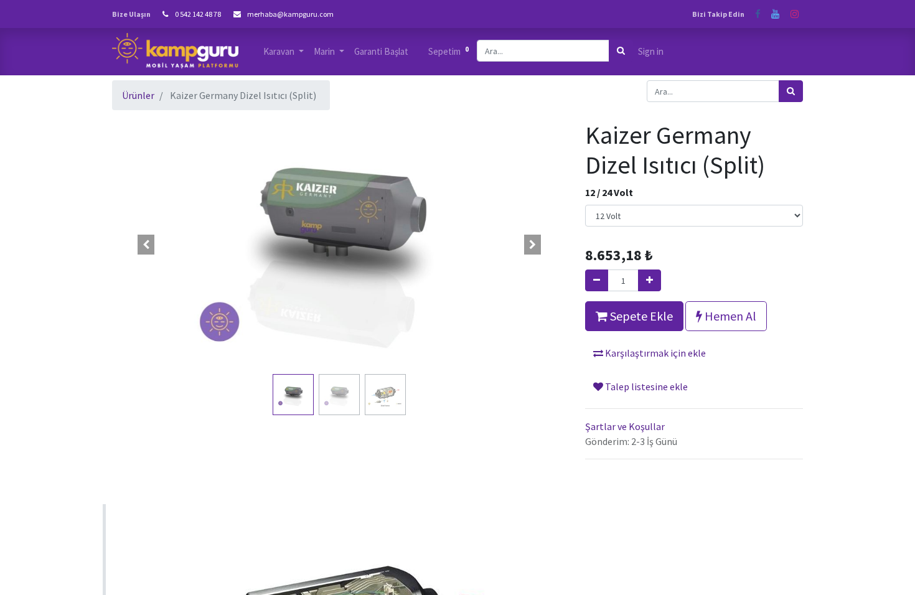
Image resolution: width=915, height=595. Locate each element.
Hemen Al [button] (729, 316)
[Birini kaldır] (596, 280)
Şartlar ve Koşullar (625, 426)
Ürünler (138, 95)
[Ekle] (649, 280)
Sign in (651, 51)
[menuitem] (381, 52)
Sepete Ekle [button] (640, 316)
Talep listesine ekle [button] (645, 386)
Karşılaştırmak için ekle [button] (654, 353)
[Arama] (621, 51)
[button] (146, 244)
